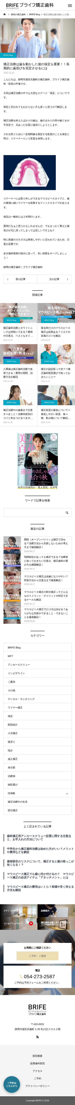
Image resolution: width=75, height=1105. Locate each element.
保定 (10, 716)
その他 (11, 690)
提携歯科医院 (37, 1063)
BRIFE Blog (8, 55)
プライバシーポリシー (37, 1086)
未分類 (11, 767)
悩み (10, 750)
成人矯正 (13, 759)
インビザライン (16, 673)
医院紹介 (13, 724)
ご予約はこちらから (11, 1084)
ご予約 (37, 1078)
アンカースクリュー (19, 664)
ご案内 (11, 681)
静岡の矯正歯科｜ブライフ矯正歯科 (23, 267)
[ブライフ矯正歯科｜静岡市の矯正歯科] (37, 1010)
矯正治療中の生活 (17, 801)
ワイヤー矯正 (15, 707)
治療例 (11, 776)
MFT (10, 656)
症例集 (11, 793)
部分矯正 (13, 810)
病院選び (13, 784)
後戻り (11, 741)
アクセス (37, 1071)
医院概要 (37, 1055)
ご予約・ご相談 (37, 955)
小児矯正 (13, 733)
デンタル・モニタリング (21, 699)
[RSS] (37, 1037)
